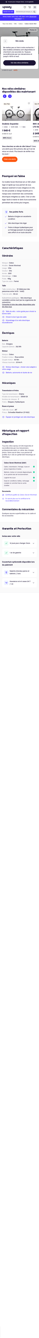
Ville (15, 24)
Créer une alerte (10, 159)
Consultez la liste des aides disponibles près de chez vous (18, 306)
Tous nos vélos (7, 24)
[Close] (21, 1)
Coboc (21, 24)
